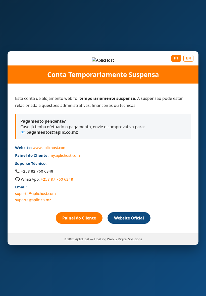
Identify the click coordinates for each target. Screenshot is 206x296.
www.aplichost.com (50, 147)
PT (176, 58)
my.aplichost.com (64, 155)
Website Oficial (129, 218)
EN (188, 58)
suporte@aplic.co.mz (33, 199)
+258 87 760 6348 (57, 179)
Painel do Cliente (79, 218)
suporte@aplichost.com (35, 193)
